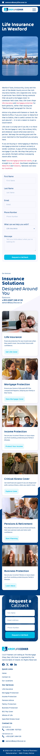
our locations (7, 168)
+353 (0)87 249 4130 (12, 300)
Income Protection (9, 696)
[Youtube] (11, 664)
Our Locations (7, 681)
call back (15, 163)
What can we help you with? (16, 224)
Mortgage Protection (10, 693)
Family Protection (9, 704)
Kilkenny (17, 166)
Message (8, 236)
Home (4, 673)
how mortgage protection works (19, 160)
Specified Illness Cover (11, 719)
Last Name (8, 188)
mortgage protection (24, 103)
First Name (9, 176)
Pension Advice (8, 700)
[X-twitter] (7, 664)
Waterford (6, 166)
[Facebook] (3, 664)
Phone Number (10, 212)
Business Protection (10, 708)
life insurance (7, 103)
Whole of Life (7, 715)
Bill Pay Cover (7, 711)
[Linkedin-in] (15, 664)
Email (6, 200)
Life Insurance (7, 689)
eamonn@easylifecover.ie (12, 302)
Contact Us (6, 677)
